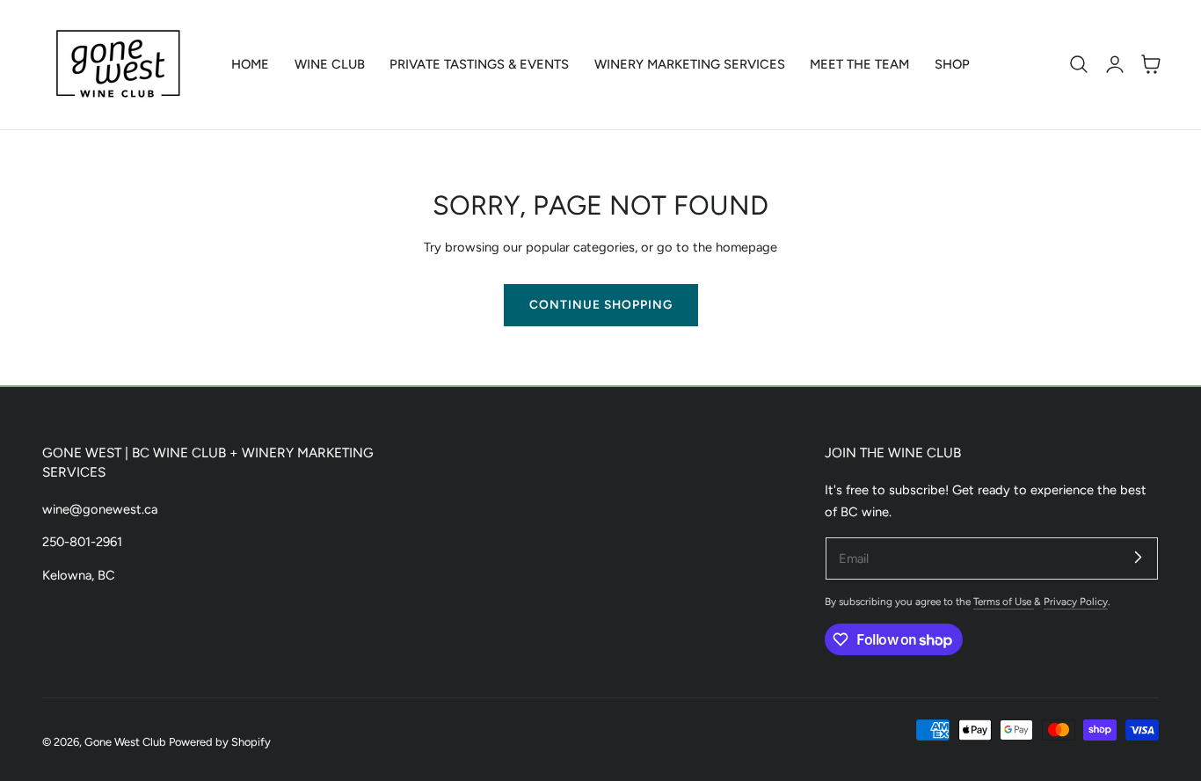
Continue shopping (601, 304)
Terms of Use (1003, 601)
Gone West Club (125, 741)
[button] (1079, 64)
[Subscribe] (1138, 557)
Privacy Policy (1076, 601)
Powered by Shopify (220, 741)
